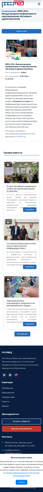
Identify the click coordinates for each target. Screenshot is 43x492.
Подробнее (29, 209)
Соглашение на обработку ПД (23, 487)
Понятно (21, 482)
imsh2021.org (21, 136)
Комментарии (21, 31)
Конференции (9, 11)
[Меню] (39, 4)
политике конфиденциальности (17, 473)
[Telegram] (10, 375)
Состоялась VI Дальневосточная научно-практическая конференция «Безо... (21, 246)
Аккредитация (8, 397)
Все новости (22, 334)
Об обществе (7, 388)
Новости (5, 401)
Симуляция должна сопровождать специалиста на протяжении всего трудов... (21, 303)
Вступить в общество (21, 421)
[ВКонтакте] (4, 375)
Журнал (5, 406)
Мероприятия (8, 392)
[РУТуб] (16, 375)
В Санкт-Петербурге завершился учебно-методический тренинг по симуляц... (21, 189)
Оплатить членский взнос (21, 429)
